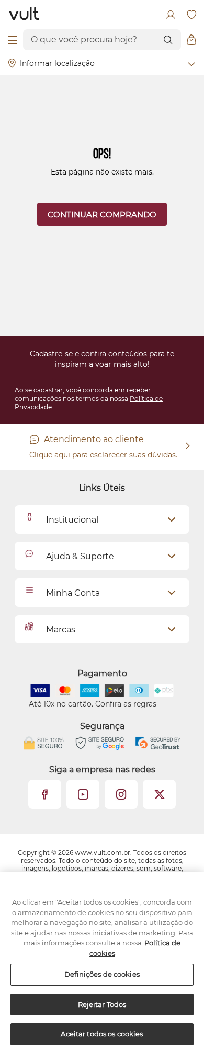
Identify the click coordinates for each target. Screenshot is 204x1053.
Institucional (72, 520)
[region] (102, 962)
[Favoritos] (191, 14)
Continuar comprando (102, 214)
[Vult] (24, 14)
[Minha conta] (170, 14)
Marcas (60, 629)
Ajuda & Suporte (80, 556)
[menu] (12, 39)
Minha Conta (73, 593)
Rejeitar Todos (102, 1004)
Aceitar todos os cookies (102, 1033)
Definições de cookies (102, 974)
